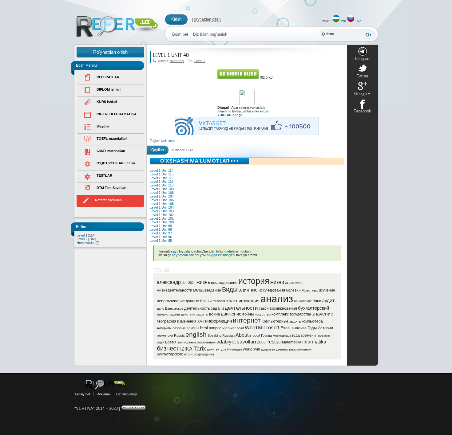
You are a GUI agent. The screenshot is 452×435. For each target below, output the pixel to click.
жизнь (203, 282)
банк (317, 301)
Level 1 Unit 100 (162, 222)
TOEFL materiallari (112, 138)
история (253, 281)
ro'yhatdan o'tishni (185, 255)
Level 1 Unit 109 (162, 189)
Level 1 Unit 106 (162, 200)
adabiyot (226, 342)
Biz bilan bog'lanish (210, 34)
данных (192, 301)
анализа (299, 328)
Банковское (174, 308)
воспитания (206, 342)
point (240, 328)
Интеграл (234, 349)
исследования (272, 290)
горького (323, 335)
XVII (200, 321)
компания (303, 349)
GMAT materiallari (111, 151)
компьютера (312, 321)
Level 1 (82, 235)
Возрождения (203, 354)
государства (300, 314)
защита (295, 321)
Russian (228, 335)
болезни (293, 290)
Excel (285, 328)
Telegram (362, 58)
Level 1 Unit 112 (161, 178)
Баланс (162, 314)
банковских (303, 301)
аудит (328, 300)
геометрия (165, 335)
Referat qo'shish (108, 200)
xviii (256, 349)
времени (308, 335)
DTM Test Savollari (111, 188)
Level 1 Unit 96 (161, 237)
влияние (248, 289)
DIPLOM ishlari (109, 89)
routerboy (177, 61)
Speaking (214, 335)
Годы (312, 328)
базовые (179, 328)
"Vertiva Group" (105, 384)
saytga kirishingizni (221, 255)
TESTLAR (104, 175)
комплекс (280, 314)
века (198, 290)
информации (218, 321)
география (166, 321)
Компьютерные (275, 321)
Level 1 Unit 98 (161, 229)
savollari (246, 342)
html (204, 328)
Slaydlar (103, 126)
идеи (160, 342)
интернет (247, 320)
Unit (164, 141)
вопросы (216, 328)
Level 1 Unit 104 (162, 207)
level (172, 141)
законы (193, 328)
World (247, 349)
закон (264, 308)
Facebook (362, 111)
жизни (277, 282)
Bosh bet (180, 34)
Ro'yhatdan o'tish (206, 19)
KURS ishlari (107, 102)
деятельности (241, 308)
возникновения (283, 308)
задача (174, 314)
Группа (266, 335)
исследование (224, 282)
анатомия (294, 282)
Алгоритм (164, 328)
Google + (362, 93)
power (230, 328)
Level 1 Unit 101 (162, 218)
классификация (243, 300)
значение (322, 313)
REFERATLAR (108, 77)
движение (231, 314)
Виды (229, 289)
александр (169, 282)
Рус (358, 21)
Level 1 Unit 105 (162, 204)
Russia (179, 335)
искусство (263, 314)
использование (171, 301)
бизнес (166, 348)
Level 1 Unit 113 (161, 174)
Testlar (274, 341)
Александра (282, 335)
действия (188, 314)
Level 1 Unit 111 (161, 181)
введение (212, 290)
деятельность (197, 308)
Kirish (176, 19)
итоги (188, 354)
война (214, 314)
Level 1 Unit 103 (162, 211)
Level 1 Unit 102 (162, 215)
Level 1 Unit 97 (161, 233)
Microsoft (269, 327)
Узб (343, 21)
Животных (310, 290)
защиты (202, 314)
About (242, 335)
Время (170, 342)
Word (251, 327)
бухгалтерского (170, 354)
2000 (261, 342)
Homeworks (86, 243)
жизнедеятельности (174, 290)
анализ (276, 298)
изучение (327, 290)
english (196, 334)
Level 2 (82, 239)
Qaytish (157, 150)
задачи (217, 308)
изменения (186, 321)
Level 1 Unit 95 (161, 240)
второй (254, 335)
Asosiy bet (82, 394)
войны (248, 314)
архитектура (216, 349)
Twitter (362, 76)
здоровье (268, 349)
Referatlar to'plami (116, 26)
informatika (314, 341)
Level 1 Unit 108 (162, 192)
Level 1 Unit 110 (161, 185)
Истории (325, 328)
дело (160, 308)
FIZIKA (184, 348)
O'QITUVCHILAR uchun (116, 163)
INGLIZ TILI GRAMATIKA (117, 114)
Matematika (291, 342)
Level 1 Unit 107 (162, 196)
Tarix (199, 348)
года (296, 335)
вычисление (186, 342)
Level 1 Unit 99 (161, 226)
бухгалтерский (313, 308)
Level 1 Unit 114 (161, 170)
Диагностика (285, 349)
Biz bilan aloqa (126, 394)
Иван (204, 301)
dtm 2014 (189, 282)
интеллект (217, 301)
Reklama (103, 394)
